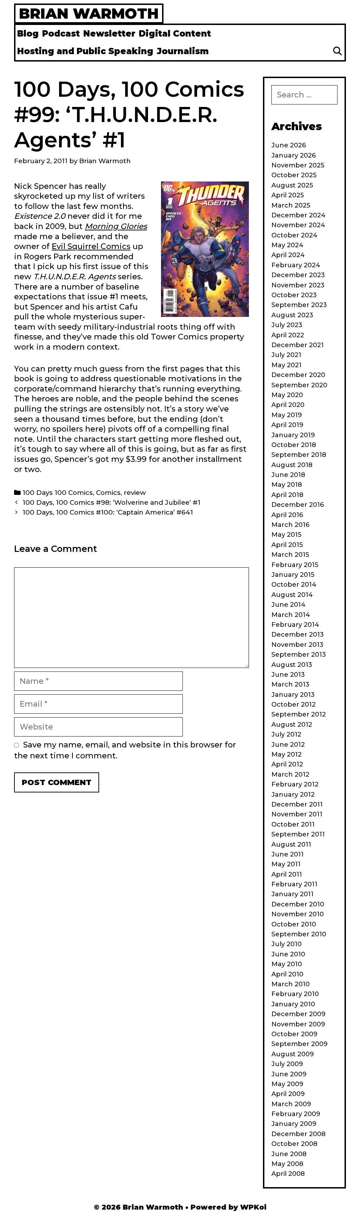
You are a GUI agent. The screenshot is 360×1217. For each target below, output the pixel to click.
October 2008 (294, 1144)
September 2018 (298, 455)
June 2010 (288, 954)
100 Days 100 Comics (57, 493)
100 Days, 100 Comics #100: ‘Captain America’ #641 (107, 512)
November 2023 (297, 285)
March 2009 (291, 1104)
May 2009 (287, 1084)
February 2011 (294, 884)
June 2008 (289, 1154)
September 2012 (298, 714)
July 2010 (286, 944)
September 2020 (299, 385)
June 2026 (288, 145)
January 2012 (293, 794)
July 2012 (286, 734)
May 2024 (287, 245)
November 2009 (298, 1024)
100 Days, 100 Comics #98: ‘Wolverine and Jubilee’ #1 (111, 502)
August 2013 (291, 665)
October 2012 (293, 704)
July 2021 (286, 355)
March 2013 (290, 684)
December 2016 (297, 505)
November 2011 (296, 814)
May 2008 (287, 1164)
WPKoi (253, 1207)
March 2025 (290, 205)
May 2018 (286, 485)
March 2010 (290, 984)
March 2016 (290, 525)
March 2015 (290, 555)
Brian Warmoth (89, 13)
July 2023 (286, 325)
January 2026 (293, 155)
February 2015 (294, 565)
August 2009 (292, 1054)
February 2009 (295, 1114)
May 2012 (286, 754)
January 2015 (292, 575)
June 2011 (287, 854)
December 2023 (298, 275)
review (135, 493)
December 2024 (298, 215)
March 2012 (290, 774)
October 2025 (293, 175)
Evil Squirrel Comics (91, 246)
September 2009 (299, 1044)
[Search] (337, 51)
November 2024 (298, 225)
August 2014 (292, 595)
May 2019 (286, 415)
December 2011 (297, 804)
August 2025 (292, 185)
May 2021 (286, 365)
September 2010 (298, 934)
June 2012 (288, 744)
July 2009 (287, 1064)
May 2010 (286, 964)
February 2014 (295, 625)
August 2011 (291, 844)
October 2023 (294, 295)
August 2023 (292, 315)
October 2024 (294, 235)
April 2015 (287, 545)
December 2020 (298, 375)
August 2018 (292, 465)
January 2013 (293, 695)
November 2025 (297, 165)
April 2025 (287, 195)
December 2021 (297, 345)
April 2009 (288, 1094)
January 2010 (293, 1004)
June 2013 (288, 674)
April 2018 (287, 495)
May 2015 (286, 535)
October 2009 (294, 1034)
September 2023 (299, 305)
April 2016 (287, 515)
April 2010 (287, 974)
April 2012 (287, 764)
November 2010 (297, 914)
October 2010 (293, 924)
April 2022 (287, 335)
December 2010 (297, 904)
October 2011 (293, 824)
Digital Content (175, 33)
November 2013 (297, 645)
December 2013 (297, 634)
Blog (28, 33)
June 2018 (288, 475)
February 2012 (295, 784)
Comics (108, 493)
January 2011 (292, 894)
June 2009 (289, 1074)
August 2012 (291, 724)
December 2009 (298, 1014)
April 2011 (286, 874)
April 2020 (287, 405)
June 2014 (288, 604)
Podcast (61, 33)
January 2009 (293, 1124)
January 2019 (293, 435)
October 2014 (293, 584)
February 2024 (295, 265)
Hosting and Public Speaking (85, 51)
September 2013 (298, 654)
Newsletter (109, 33)
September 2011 (298, 834)
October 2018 (293, 445)
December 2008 (298, 1134)
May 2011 (286, 864)
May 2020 (287, 395)
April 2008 (288, 1174)
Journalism (183, 51)
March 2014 (290, 615)
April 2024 (288, 255)
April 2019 (287, 425)
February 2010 (295, 994)
